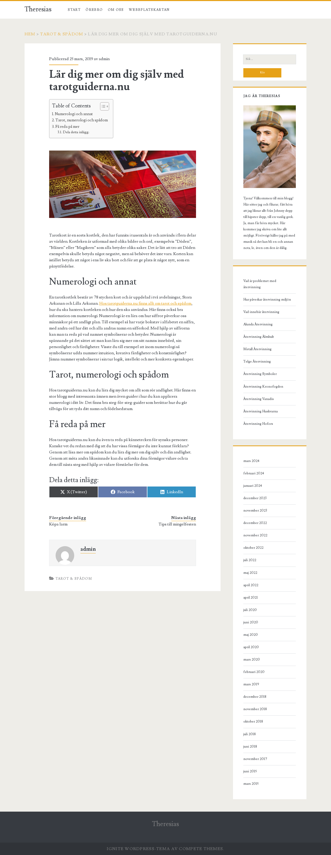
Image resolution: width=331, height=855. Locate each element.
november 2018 (255, 709)
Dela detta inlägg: (76, 132)
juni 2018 (250, 746)
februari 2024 (253, 473)
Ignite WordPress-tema (138, 848)
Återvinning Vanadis (258, 399)
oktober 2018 (253, 721)
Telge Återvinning (257, 361)
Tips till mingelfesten (177, 524)
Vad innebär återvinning (261, 312)
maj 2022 (250, 573)
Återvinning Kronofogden (263, 387)
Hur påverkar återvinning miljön (267, 299)
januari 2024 (252, 486)
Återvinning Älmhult (258, 337)
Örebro (94, 10)
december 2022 (255, 523)
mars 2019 (251, 684)
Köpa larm (58, 524)
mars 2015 (251, 784)
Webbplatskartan (149, 10)
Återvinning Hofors (258, 424)
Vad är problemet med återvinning (259, 284)
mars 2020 (251, 659)
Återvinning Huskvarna (260, 411)
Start (74, 10)
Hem (30, 34)
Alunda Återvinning (258, 324)
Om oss (116, 10)
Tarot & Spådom (61, 34)
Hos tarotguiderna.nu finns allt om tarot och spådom (145, 303)
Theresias (38, 9)
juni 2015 (250, 771)
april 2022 (250, 585)
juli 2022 (249, 560)
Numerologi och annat (74, 113)
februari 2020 (254, 672)
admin (104, 58)
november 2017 (255, 759)
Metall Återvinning (257, 349)
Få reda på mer (67, 126)
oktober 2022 (253, 548)
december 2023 (255, 498)
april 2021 (250, 597)
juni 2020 (250, 622)
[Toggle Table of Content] (102, 106)
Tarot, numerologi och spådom (81, 120)
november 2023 (255, 510)
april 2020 (251, 647)
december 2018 (254, 697)
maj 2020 (250, 635)
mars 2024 (251, 461)
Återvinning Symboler (260, 374)
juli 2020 (250, 610)
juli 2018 (249, 734)
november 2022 (255, 535)
